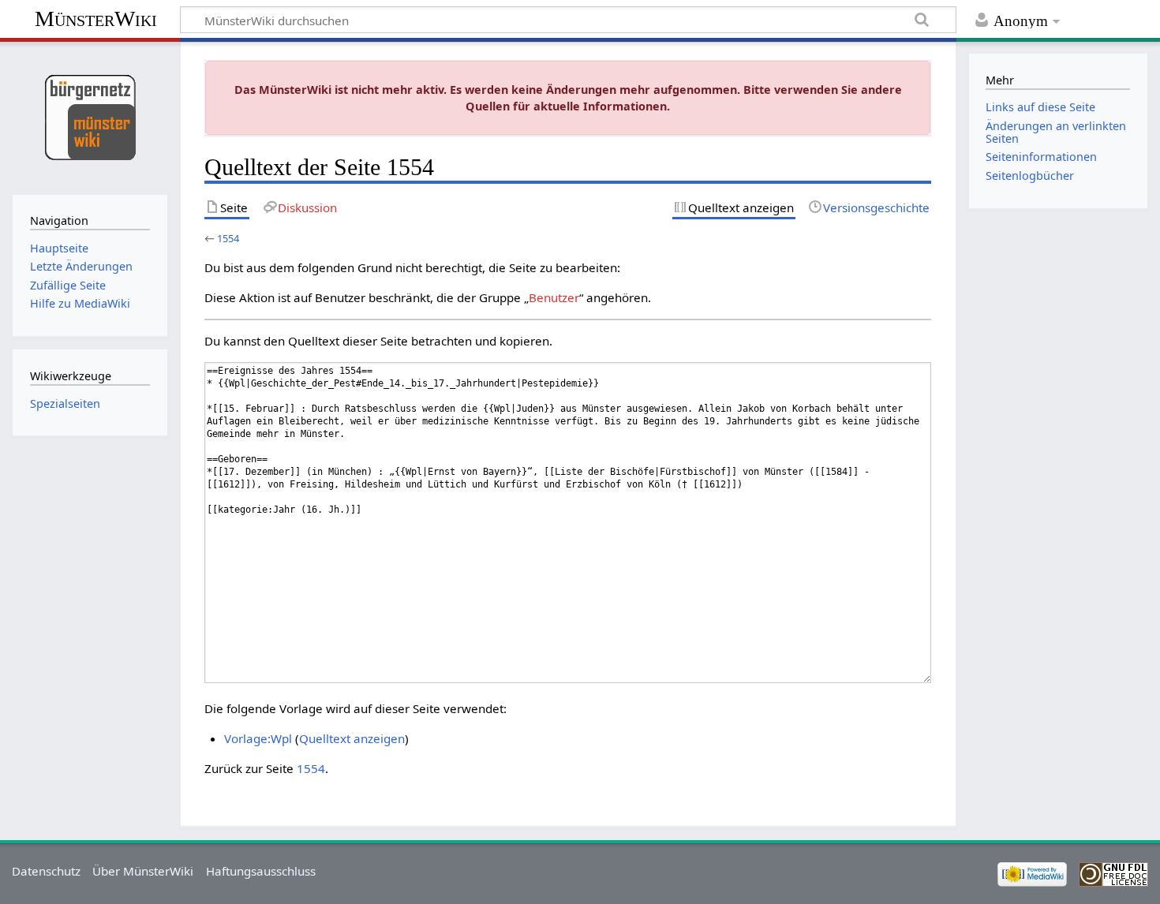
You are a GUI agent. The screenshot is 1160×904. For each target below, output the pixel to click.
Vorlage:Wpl (258, 738)
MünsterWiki (96, 18)
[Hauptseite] (89, 116)
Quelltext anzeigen (352, 738)
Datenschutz (46, 871)
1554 (228, 238)
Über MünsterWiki (142, 871)
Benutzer (554, 297)
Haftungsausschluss (261, 871)
